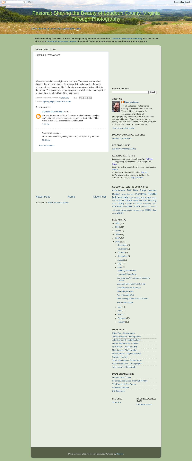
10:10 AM (46, 140)
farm (145, 200)
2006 (117, 242)
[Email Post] (75, 98)
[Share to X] (85, 98)
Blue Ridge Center (125, 291)
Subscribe (116, 402)
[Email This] (80, 98)
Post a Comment (46, 146)
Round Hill (60, 102)
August (121, 260)
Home (71, 196)
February (122, 318)
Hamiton (123, 194)
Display (116, 194)
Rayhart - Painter (119, 357)
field (150, 200)
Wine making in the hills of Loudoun (133, 299)
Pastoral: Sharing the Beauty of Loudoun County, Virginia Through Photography (96, 16)
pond (143, 206)
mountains (117, 206)
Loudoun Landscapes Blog (124, 149)
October (121, 252)
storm (68, 102)
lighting (46, 102)
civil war (115, 201)
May (120, 307)
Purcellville (140, 194)
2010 (117, 227)
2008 (117, 234)
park (130, 206)
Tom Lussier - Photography (124, 367)
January (121, 322)
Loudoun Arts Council (121, 377)
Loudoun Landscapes (121, 138)
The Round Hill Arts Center (124, 384)
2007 (117, 238)
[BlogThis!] (82, 98)
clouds (129, 200)
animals (123, 197)
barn (131, 198)
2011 (117, 223)
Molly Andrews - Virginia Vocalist (126, 354)
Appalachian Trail (121, 190)
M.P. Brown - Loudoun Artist (124, 347)
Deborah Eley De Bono (53, 112)
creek (135, 201)
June (120, 267)
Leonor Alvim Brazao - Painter (125, 343)
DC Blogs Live (118, 391)
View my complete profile (123, 128)
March (121, 314)
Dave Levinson (131, 102)
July (120, 264)
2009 (117, 231)
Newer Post (43, 196)
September (123, 256)
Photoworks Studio (120, 388)
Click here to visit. (144, 404)
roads (148, 207)
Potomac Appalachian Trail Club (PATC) (129, 381)
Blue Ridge (139, 190)
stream (123, 210)
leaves (139, 204)
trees (147, 210)
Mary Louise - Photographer (124, 350)
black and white (142, 197)
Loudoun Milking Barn (126, 274)
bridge (154, 198)
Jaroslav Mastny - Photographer (126, 337)
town (142, 210)
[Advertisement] (71, 173)
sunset (136, 210)
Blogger (120, 454)
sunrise (130, 210)
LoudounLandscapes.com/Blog (127, 39)
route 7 (153, 206)
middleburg (147, 203)
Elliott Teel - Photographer (123, 333)
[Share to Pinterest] (90, 98)
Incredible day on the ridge (129, 288)
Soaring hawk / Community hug (131, 284)
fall (140, 201)
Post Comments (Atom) (58, 203)
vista (154, 210)
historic (128, 203)
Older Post (99, 196)
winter (120, 213)
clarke (121, 201)
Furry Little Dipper (125, 302)
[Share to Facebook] (88, 98)
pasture (136, 206)
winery (114, 213)
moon (154, 204)
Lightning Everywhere (126, 270)
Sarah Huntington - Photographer (127, 360)
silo (113, 210)
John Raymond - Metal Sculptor (126, 340)
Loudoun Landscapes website (61, 41)
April (120, 311)
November (122, 249)
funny (114, 204)
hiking (121, 203)
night (52, 102)
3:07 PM (45, 124)
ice (134, 204)
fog (154, 200)
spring (118, 210)
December (122, 245)
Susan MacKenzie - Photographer (127, 364)
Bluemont (152, 190)
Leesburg (131, 194)
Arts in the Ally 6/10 (125, 295)
